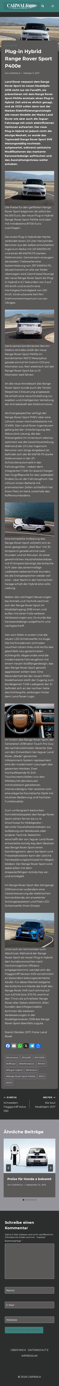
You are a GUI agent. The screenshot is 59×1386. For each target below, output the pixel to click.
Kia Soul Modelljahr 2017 (45, 1102)
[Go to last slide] (8, 1168)
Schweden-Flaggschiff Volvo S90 (15, 1104)
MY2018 (39, 1057)
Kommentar (14, 1240)
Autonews (12, 1057)
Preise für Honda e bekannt (29, 1179)
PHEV (41, 1063)
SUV (41, 1076)
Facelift (26, 1057)
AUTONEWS (11, 45)
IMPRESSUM (29, 1355)
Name (11, 1290)
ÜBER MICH (18, 1349)
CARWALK (14, 73)
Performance (26, 1063)
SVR (9, 1082)
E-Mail (11, 1305)
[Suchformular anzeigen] (42, 6)
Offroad (10, 1063)
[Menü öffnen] (52, 6)
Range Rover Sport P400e (20, 1076)
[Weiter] (50, 1168)
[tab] (23, 1200)
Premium (31, 1070)
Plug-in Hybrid (14, 1070)
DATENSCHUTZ (38, 1349)
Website (11, 1319)
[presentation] (29, 1156)
